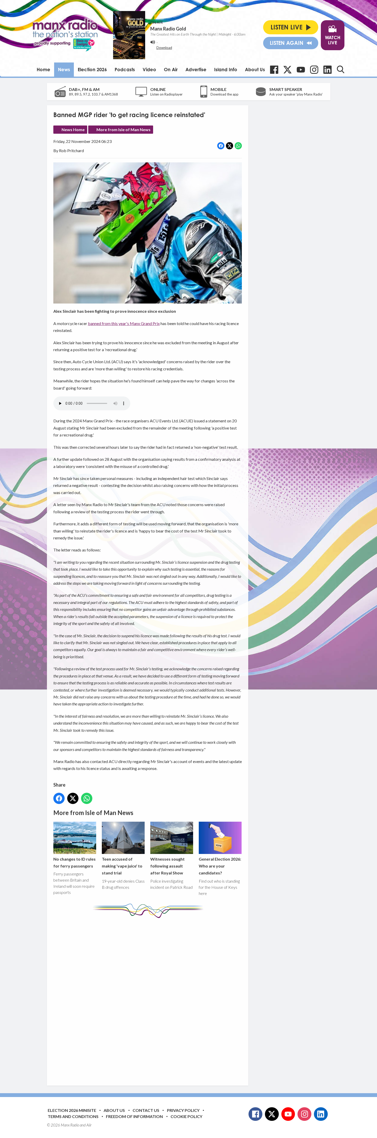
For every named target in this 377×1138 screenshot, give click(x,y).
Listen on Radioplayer (166, 94)
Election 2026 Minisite (72, 1110)
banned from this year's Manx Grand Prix (124, 323)
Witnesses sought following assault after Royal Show (167, 866)
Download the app (225, 94)
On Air (171, 69)
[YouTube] (301, 70)
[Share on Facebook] (220, 145)
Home (43, 69)
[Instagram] (314, 70)
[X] (287, 70)
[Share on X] (229, 145)
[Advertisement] (149, 998)
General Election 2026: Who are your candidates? (220, 866)
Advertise (195, 69)
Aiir (89, 1125)
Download (164, 48)
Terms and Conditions (73, 1116)
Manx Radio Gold (168, 29)
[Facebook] (274, 70)
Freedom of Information (134, 1116)
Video (149, 69)
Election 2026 (92, 69)
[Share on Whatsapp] (238, 145)
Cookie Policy (186, 1116)
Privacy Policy (183, 1110)
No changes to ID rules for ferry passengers (74, 862)
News (64, 69)
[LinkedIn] (327, 70)
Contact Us (146, 1110)
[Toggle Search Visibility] (340, 69)
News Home (73, 129)
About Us (255, 69)
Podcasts (125, 69)
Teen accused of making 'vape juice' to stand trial (122, 866)
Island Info (225, 69)
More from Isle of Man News (123, 129)
